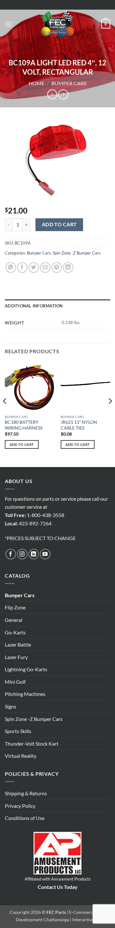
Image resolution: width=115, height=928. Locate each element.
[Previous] (5, 413)
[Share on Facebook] (22, 267)
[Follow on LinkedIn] (33, 554)
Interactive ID (85, 919)
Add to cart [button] (22, 444)
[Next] (110, 413)
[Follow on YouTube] (45, 554)
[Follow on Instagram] (22, 554)
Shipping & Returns (26, 793)
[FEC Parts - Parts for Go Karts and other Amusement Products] (57, 24)
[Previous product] (63, 94)
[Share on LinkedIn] (68, 267)
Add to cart (59, 224)
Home (36, 83)
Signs (10, 706)
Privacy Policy (20, 806)
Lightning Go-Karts (26, 669)
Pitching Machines (25, 694)
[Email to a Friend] (45, 267)
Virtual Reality (20, 756)
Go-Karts (15, 632)
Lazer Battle (18, 644)
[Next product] (52, 94)
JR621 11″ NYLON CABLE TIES (79, 425)
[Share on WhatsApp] (10, 267)
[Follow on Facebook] (10, 554)
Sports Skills (18, 731)
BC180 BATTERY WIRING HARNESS (23, 425)
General (13, 620)
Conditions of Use (24, 818)
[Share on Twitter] (33, 267)
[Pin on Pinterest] (56, 267)
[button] (8, 24)
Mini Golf (15, 682)
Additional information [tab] (34, 305)
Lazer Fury (16, 657)
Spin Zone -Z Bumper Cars (77, 252)
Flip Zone (15, 607)
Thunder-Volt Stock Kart (31, 743)
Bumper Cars (68, 83)
